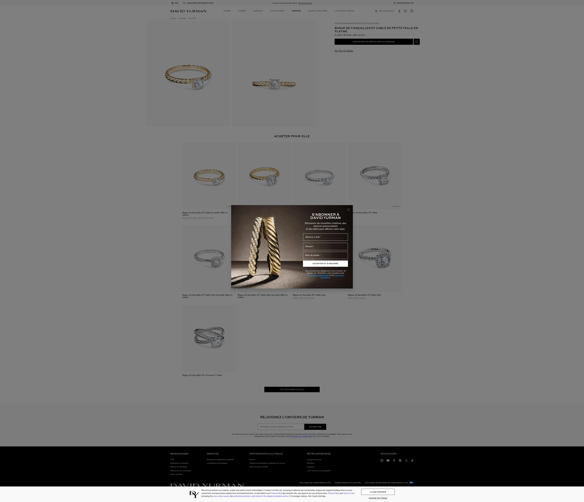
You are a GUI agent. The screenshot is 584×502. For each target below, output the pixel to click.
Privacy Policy (276, 493)
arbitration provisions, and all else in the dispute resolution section (261, 496)
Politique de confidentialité (318, 275)
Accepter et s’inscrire (325, 263)
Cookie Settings (378, 498)
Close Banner (378, 492)
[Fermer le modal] (350, 208)
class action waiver (221, 496)
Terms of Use (349, 493)
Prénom (309, 246)
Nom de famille (312, 255)
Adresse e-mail (312, 237)
